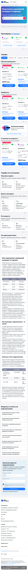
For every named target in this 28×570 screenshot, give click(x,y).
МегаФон (3, 514)
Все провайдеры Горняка (7, 521)
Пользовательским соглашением (7, 564)
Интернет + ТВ (12, 57)
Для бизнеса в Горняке (7, 540)
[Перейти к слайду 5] (26, 167)
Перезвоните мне (14, 488)
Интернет (4, 57)
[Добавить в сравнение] (14, 67)
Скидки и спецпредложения (8, 537)
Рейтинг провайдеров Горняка (9, 510)
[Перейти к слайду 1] (23, 121)
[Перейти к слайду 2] (24, 121)
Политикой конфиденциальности (13, 563)
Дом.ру (3, 518)
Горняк (8, 5)
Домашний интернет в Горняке (9, 526)
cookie (9, 568)
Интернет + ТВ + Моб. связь (8, 531)
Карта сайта (4, 546)
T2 (1, 516)
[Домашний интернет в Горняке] (5, 2)
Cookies (9, 562)
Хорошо (23, 567)
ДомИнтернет (3, 5)
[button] (14, 27)
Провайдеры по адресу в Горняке (9, 507)
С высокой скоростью (6, 535)
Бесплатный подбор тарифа (14, 133)
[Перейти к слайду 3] (25, 121)
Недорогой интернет (6, 533)
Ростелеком (4, 512)
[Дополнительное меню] (26, 2)
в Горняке (16, 11)
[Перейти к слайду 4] (26, 121)
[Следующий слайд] (26, 42)
